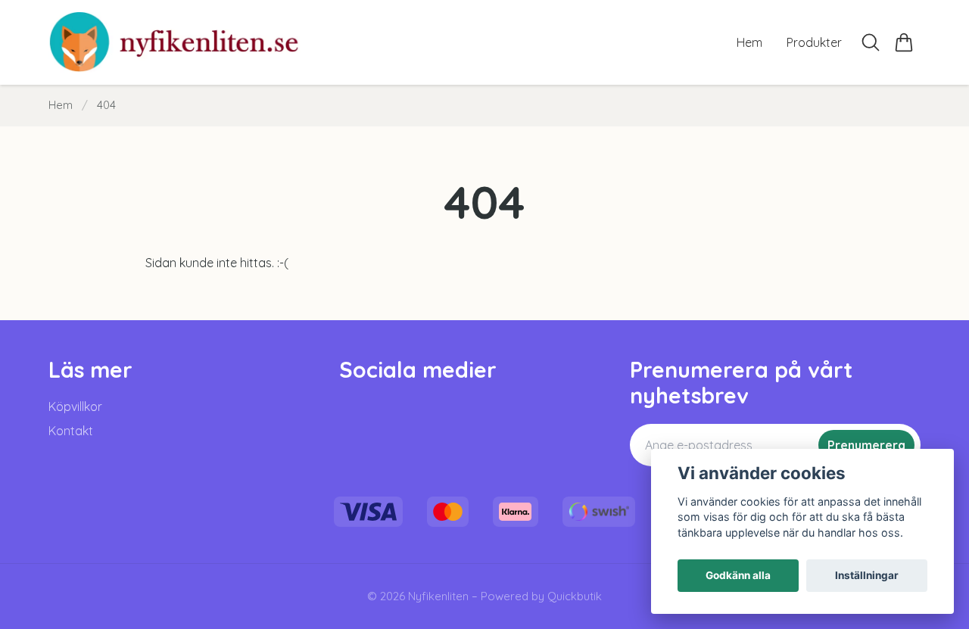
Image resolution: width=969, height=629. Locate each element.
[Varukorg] (904, 42)
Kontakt (70, 430)
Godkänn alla (738, 575)
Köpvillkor (75, 406)
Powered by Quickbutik (541, 596)
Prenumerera (866, 445)
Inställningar (867, 575)
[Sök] (870, 42)
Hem (60, 105)
